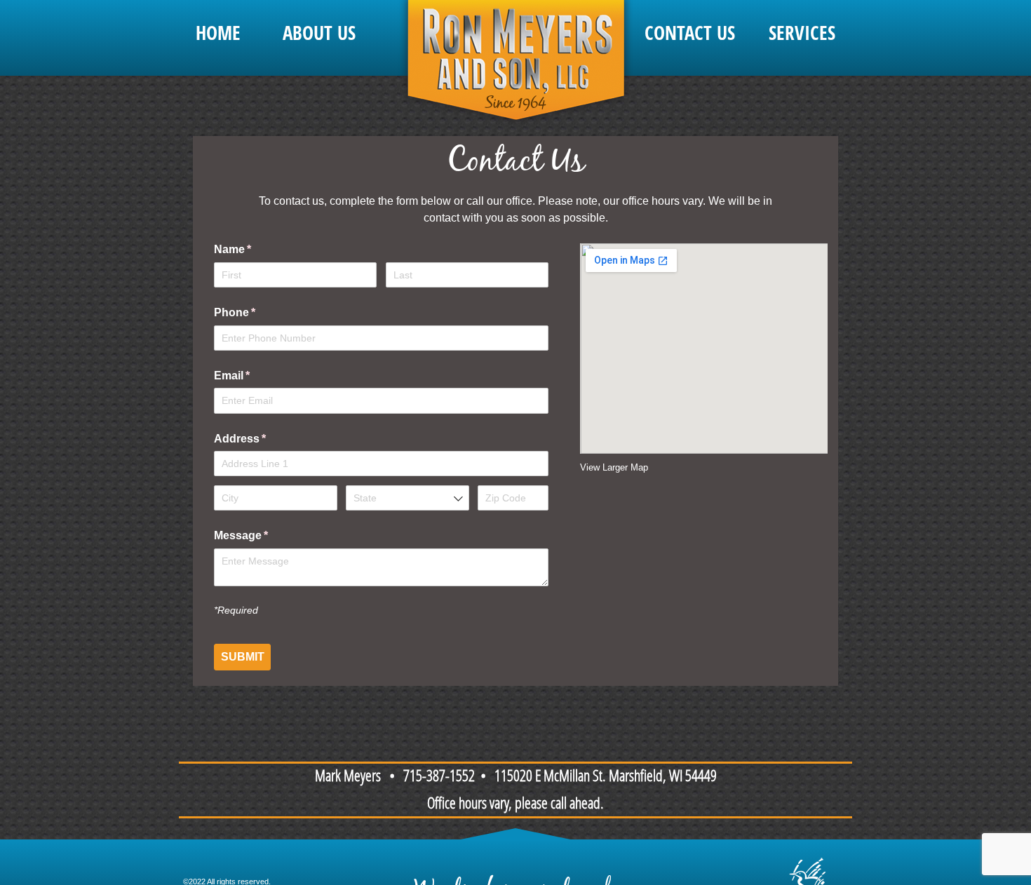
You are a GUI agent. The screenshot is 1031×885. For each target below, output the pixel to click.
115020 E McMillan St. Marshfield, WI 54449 (605, 777)
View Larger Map (614, 467)
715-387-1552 (439, 777)
